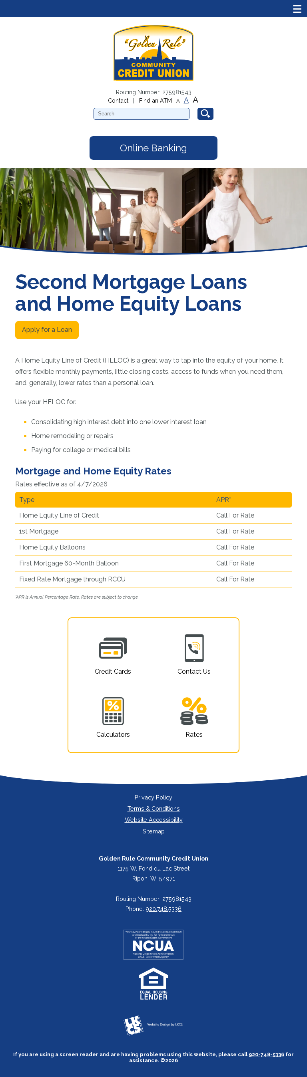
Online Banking (153, 148)
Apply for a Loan (47, 329)
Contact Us (194, 671)
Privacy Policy (153, 797)
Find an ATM (155, 100)
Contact (118, 100)
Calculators (113, 734)
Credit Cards (113, 671)
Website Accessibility (154, 819)
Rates (194, 734)
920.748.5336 (163, 908)
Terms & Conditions (154, 808)
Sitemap (154, 831)
